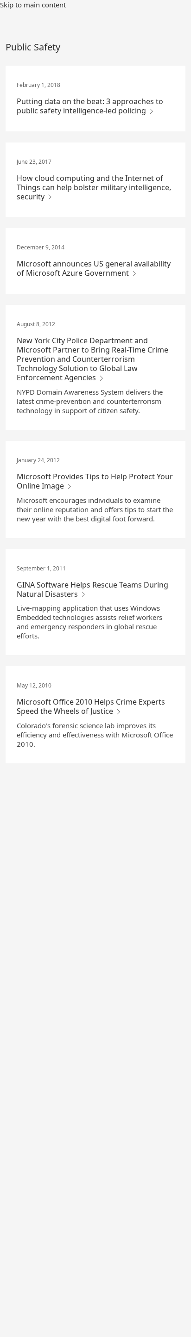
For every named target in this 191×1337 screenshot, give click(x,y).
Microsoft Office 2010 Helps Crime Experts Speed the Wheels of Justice (91, 706)
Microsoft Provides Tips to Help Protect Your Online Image (95, 481)
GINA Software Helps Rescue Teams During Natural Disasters (92, 589)
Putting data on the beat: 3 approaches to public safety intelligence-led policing (90, 106)
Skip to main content (33, 4)
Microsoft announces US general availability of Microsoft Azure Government (94, 268)
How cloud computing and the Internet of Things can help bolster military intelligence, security (94, 187)
